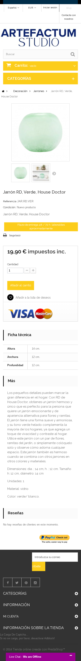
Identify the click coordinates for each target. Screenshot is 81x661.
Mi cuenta (10, 616)
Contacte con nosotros (69, 17)
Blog (68, 7)
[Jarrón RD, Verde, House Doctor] (20, 173)
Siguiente (54, 173)
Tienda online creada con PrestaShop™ (39, 649)
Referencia (9, 201)
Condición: (9, 207)
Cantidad (12, 264)
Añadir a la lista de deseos (33, 297)
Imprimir (15, 235)
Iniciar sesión (50, 7)
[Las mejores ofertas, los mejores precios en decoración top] (40, 2)
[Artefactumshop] (39, 37)
